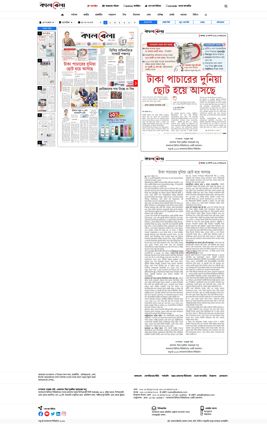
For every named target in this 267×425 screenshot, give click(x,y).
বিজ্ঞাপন (213, 375)
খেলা (149, 14)
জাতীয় (86, 14)
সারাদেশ (112, 14)
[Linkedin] (58, 413)
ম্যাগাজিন (66, 22)
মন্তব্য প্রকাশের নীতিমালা (181, 375)
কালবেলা (138, 375)
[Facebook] (40, 413)
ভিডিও (195, 14)
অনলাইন (94, 5)
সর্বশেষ (74, 14)
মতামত (184, 14)
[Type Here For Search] (226, 6)
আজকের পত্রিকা (112, 5)
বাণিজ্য (160, 14)
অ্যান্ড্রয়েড (208, 411)
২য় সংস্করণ (47, 22)
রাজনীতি (98, 14)
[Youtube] (46, 413)
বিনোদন (136, 14)
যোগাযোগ (223, 375)
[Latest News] (62, 15)
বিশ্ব (124, 14)
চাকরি (171, 14)
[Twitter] (53, 413)
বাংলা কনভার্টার (184, 5)
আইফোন (207, 414)
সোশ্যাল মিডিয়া (154, 5)
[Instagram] (64, 413)
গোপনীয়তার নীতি (151, 375)
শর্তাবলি (165, 375)
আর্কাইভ (137, 5)
